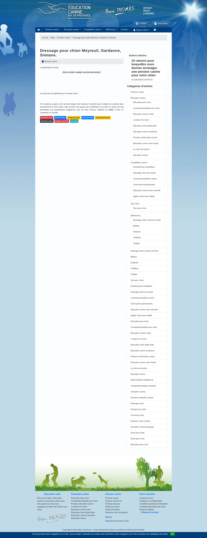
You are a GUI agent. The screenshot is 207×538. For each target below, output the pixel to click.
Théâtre (136, 243)
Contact (143, 23)
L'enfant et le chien (141, 120)
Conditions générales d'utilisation (153, 504)
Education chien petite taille (145, 126)
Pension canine (137, 92)
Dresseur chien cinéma (140, 421)
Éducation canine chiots (143, 114)
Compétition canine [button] (92, 29)
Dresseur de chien (138, 409)
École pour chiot (137, 439)
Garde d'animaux (112, 510)
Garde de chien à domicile (116, 512)
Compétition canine (139, 163)
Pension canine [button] (52, 29)
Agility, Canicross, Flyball (144, 196)
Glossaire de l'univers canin (117, 521)
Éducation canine (138, 98)
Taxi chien (135, 204)
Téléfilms (137, 238)
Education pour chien (142, 102)
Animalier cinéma (138, 392)
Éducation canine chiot (81, 510)
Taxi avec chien (139, 208)
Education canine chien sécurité (146, 190)
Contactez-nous (146, 498)
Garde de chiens (112, 507)
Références (135, 216)
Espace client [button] (142, 30)
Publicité (137, 232)
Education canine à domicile (145, 132)
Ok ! (172, 534)
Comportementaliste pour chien (146, 108)
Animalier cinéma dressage (142, 427)
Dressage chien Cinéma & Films (147, 220)
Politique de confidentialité (150, 501)
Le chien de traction (141, 149)
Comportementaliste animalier (143, 386)
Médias (136, 226)
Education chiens (140, 155)
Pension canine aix (113, 501)
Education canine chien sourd (145, 143)
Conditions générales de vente (152, 507)
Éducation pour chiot (139, 445)
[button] (39, 29)
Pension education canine (82, 504)
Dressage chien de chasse (144, 173)
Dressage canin (137, 403)
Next (167, 70)
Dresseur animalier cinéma (142, 398)
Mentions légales (146, 510)
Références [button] (111, 29)
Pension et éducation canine (145, 138)
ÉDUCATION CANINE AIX (142, 380)
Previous (127, 70)
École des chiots (138, 433)
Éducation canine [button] (71, 29)
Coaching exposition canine (145, 179)
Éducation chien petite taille (83, 512)
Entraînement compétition (144, 167)
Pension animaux (112, 504)
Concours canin (137, 415)
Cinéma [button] (124, 29)
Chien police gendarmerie (144, 185)
